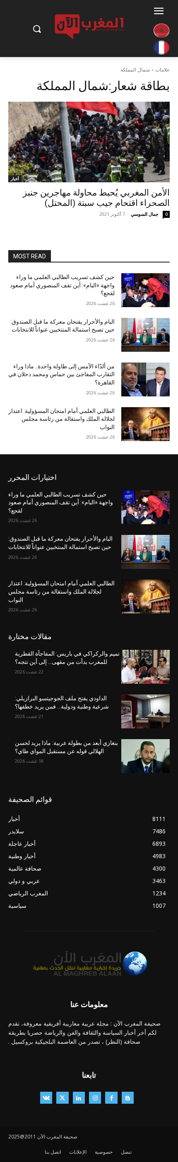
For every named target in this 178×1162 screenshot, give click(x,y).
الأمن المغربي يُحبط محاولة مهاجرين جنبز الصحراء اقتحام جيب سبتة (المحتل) (96, 198)
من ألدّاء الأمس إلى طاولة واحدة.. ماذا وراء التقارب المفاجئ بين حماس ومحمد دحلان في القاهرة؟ (61, 374)
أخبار (15, 178)
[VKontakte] (46, 1098)
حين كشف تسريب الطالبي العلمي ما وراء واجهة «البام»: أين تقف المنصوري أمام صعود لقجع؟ (62, 285)
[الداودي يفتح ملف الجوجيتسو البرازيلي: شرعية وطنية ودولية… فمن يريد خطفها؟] (145, 711)
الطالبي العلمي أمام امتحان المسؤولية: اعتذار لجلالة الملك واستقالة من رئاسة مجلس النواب (61, 419)
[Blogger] (128, 1098)
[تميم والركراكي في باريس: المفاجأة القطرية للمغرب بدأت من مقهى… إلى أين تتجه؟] (145, 667)
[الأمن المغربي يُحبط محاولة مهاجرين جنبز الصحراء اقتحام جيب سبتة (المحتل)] (89, 142)
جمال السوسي (145, 214)
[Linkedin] (79, 1098)
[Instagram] (95, 1098)
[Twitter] (62, 1098)
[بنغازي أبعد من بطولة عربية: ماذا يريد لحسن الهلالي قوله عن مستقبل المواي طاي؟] (145, 756)
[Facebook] (111, 1098)
